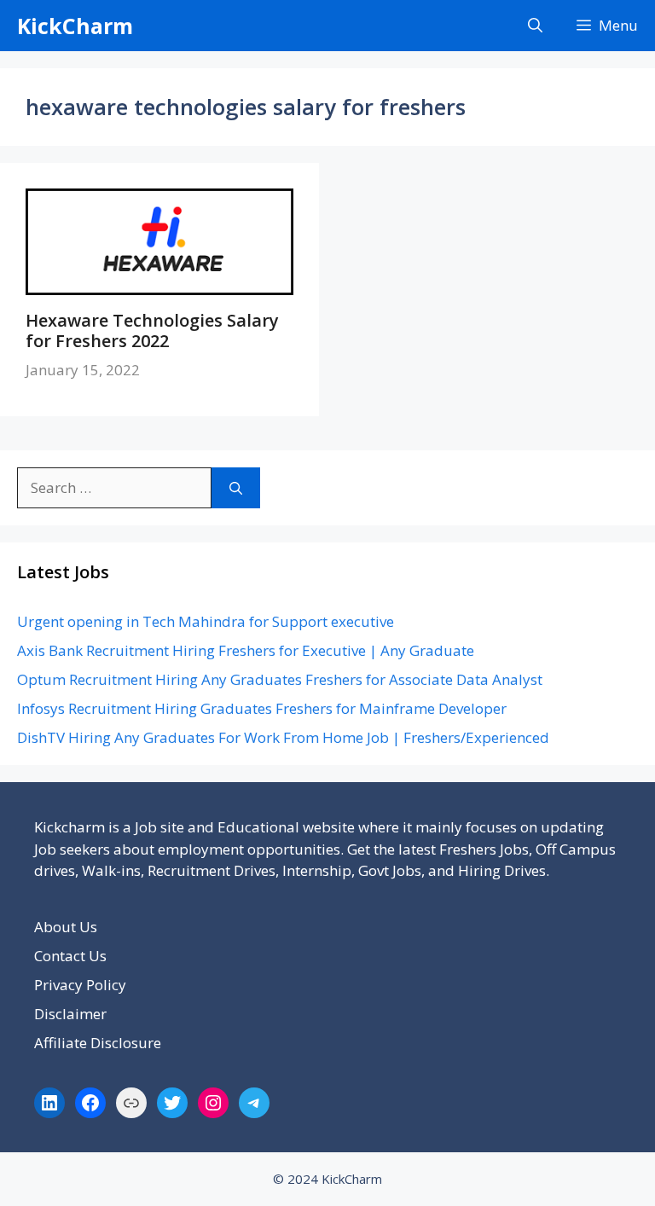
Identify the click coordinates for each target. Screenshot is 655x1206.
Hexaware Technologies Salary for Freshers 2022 (152, 330)
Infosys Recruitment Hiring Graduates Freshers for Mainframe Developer (262, 708)
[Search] (236, 487)
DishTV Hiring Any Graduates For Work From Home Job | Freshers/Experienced (283, 737)
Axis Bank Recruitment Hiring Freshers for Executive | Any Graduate (245, 650)
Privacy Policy (80, 984)
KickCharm (75, 25)
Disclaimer (70, 1013)
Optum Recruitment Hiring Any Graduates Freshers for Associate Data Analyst (279, 679)
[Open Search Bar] (535, 25)
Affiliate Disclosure (97, 1042)
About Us (65, 926)
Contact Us (70, 955)
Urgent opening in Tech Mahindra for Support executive (205, 621)
